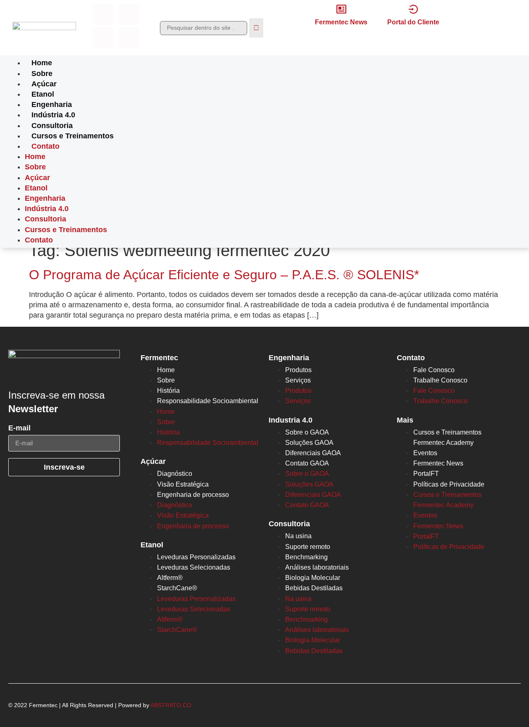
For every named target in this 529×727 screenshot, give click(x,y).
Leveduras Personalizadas (196, 557)
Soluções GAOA (309, 442)
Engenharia (51, 104)
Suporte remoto (307, 546)
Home (41, 63)
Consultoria (52, 125)
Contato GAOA (307, 463)
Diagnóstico (174, 473)
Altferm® (170, 577)
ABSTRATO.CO (170, 705)
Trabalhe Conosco (440, 380)
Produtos (298, 369)
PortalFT (426, 473)
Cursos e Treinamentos (72, 136)
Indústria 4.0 (53, 115)
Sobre (41, 73)
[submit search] (256, 28)
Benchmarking (306, 557)
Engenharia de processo (193, 494)
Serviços (298, 380)
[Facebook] (103, 14)
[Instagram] (129, 14)
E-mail (19, 428)
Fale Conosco (434, 369)
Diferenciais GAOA (313, 452)
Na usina (298, 535)
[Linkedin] (103, 38)
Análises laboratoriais (317, 567)
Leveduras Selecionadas (193, 567)
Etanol (42, 94)
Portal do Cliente (413, 22)
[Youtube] (129, 38)
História (168, 390)
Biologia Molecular (312, 577)
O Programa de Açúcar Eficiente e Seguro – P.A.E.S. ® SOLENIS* (224, 274)
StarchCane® (177, 588)
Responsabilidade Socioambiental (207, 400)
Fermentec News (341, 22)
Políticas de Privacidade (448, 484)
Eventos (425, 452)
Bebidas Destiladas (314, 588)
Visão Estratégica (183, 484)
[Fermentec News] (341, 9)
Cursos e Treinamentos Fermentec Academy (447, 437)
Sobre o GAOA (307, 432)
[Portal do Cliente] (413, 9)
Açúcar (44, 84)
